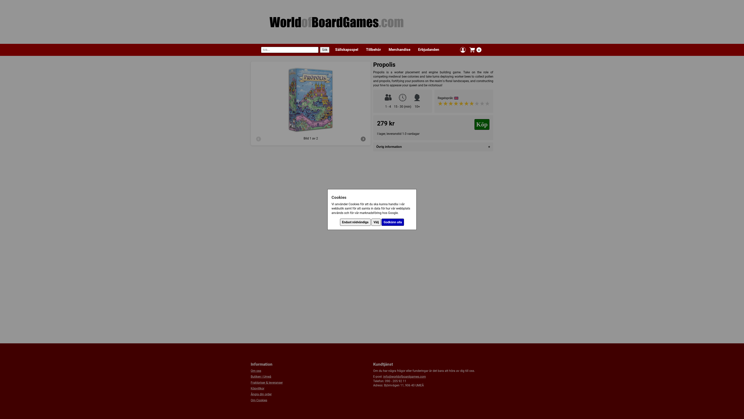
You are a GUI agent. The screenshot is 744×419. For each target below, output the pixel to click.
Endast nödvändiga (355, 222)
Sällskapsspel (346, 49)
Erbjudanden (428, 49)
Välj (376, 222)
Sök (324, 49)
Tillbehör (373, 49)
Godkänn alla (393, 222)
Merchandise (399, 49)
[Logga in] (463, 50)
